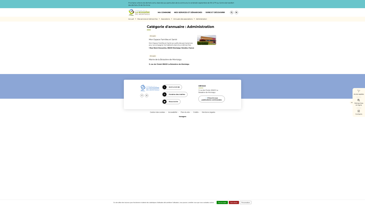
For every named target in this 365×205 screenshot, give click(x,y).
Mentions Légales (208, 112)
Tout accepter (222, 202)
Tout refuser (234, 202)
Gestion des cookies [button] (157, 112)
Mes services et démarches (188, 12)
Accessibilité (172, 112)
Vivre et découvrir (215, 12)
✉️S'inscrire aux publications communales (212, 99)
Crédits (195, 112)
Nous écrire (173, 101)
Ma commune (164, 12)
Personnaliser (245, 202)
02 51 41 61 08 (174, 87)
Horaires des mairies (177, 94)
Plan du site (185, 112)
